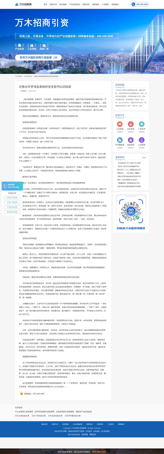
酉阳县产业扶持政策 (84, 412)
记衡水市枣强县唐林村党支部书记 (129, 176)
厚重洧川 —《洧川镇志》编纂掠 (128, 173)
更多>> (144, 157)
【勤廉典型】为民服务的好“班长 (128, 183)
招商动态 (86, 4)
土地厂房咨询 (12, 202)
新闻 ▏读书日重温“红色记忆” (127, 180)
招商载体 (121, 424)
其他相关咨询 (12, 212)
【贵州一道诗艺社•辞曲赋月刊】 (128, 166)
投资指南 (63, 4)
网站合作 (93, 434)
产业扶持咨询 (12, 207)
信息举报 (85, 434)
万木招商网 (18, 76)
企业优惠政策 (77, 424)
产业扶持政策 (74, 4)
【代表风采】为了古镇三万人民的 (129, 163)
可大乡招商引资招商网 (24, 412)
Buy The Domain (74, 434)
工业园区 (105, 4)
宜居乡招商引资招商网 (65, 412)
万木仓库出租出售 (55, 416)
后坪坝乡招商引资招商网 (44, 412)
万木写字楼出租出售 (73, 416)
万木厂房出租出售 (39, 416)
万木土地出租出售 (22, 416)
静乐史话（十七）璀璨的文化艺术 (129, 170)
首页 (45, 4)
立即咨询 (119, 132)
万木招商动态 (28, 76)
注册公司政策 (12, 198)
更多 (140, 106)
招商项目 (95, 4)
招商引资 (53, 4)
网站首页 (44, 424)
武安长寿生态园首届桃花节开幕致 (129, 186)
